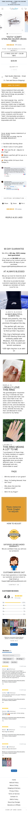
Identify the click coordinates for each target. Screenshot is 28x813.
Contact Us (14, 584)
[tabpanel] (14, 713)
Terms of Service (14, 794)
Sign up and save (14, 810)
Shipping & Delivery (14, 788)
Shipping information (14, 198)
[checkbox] (6, 662)
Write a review (14, 644)
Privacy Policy (14, 791)
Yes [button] (3, 683)
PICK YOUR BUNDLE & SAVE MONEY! (14, 49)
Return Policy (14, 785)
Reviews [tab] (7, 651)
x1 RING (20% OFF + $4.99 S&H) (14, 54)
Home (14, 780)
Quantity (14, 67)
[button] (14, 603)
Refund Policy (14, 782)
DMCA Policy (14, 799)
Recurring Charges (14, 802)
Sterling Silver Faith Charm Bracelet (11, 137)
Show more (14, 770)
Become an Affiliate (14, 805)
